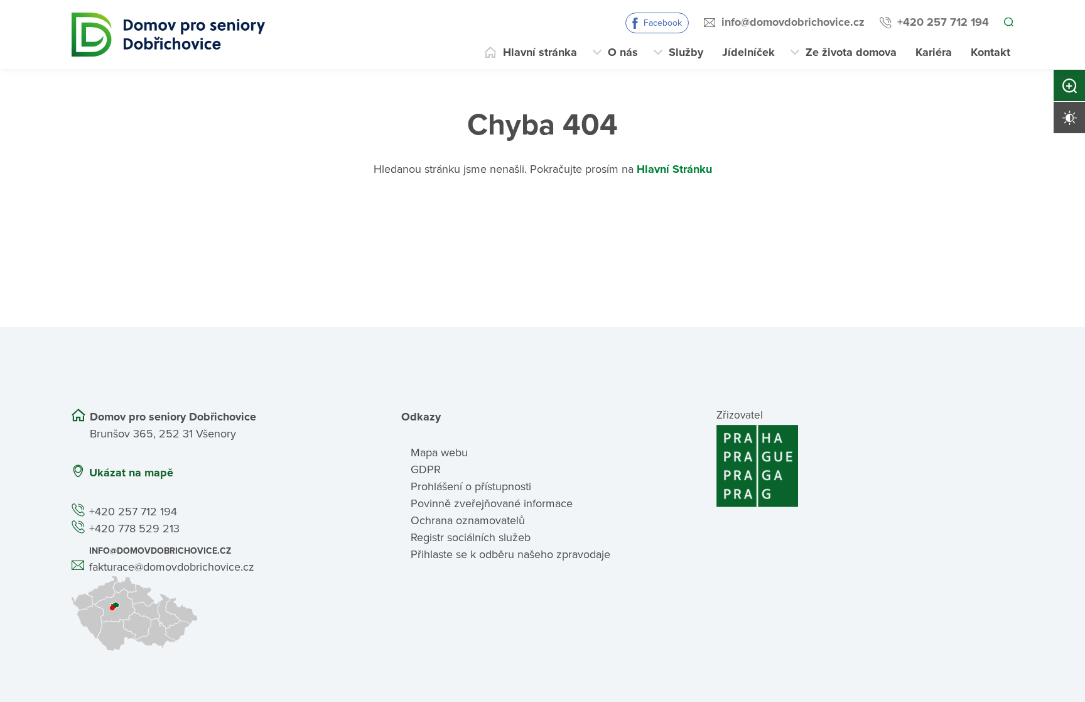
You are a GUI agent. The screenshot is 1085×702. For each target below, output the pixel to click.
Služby (686, 52)
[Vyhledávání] (1007, 23)
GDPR (426, 469)
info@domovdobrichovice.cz (791, 22)
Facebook (661, 23)
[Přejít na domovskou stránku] (168, 35)
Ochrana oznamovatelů (468, 520)
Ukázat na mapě (131, 473)
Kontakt (990, 52)
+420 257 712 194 (941, 22)
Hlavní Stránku (674, 169)
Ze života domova (851, 52)
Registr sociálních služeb (471, 537)
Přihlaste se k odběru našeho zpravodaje (510, 554)
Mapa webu (439, 452)
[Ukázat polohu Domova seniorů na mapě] (220, 613)
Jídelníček (748, 52)
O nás (623, 52)
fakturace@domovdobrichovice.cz (171, 567)
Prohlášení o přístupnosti (471, 486)
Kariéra (933, 52)
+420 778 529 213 (134, 528)
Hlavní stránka (540, 52)
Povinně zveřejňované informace (492, 503)
